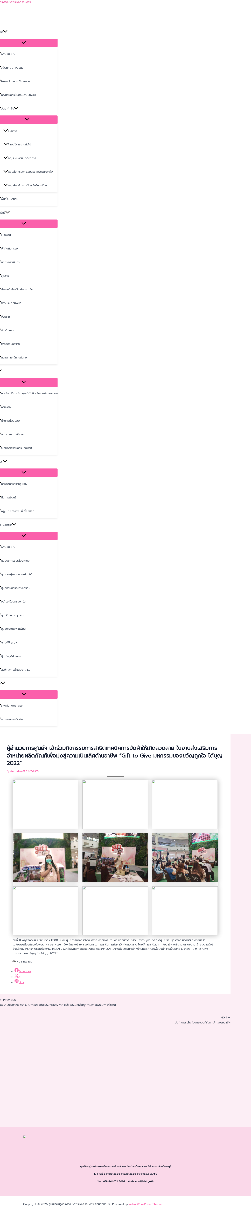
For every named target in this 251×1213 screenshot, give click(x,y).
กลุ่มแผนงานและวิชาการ (22, 158)
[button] (5, 32)
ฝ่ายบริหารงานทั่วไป (19, 145)
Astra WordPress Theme (145, 1204)
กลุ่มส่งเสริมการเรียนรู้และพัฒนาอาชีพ (30, 172)
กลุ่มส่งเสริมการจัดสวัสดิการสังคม (28, 185)
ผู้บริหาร (12, 131)
